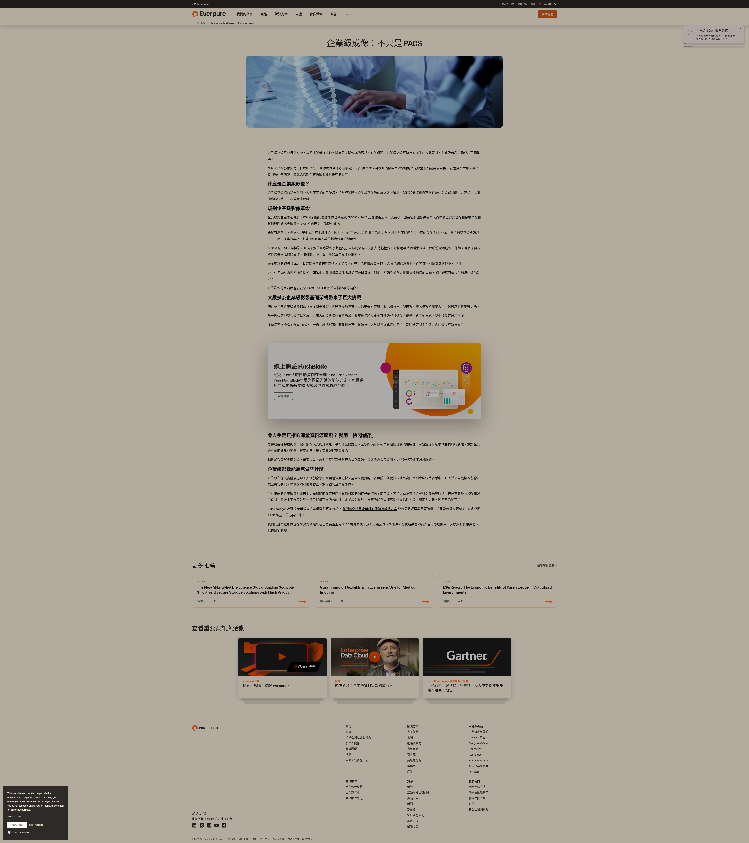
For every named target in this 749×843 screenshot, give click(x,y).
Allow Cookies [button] (17, 824)
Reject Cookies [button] (36, 824)
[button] (19, 832)
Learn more (14, 816)
